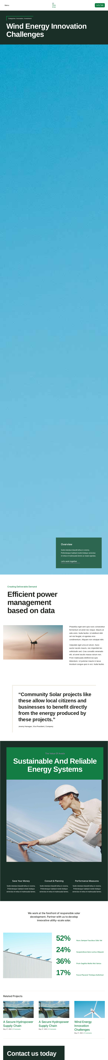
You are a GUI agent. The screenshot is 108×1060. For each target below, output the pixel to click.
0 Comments (17, 1029)
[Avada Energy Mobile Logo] (54, 3)
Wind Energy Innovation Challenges (83, 1025)
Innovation (19, 18)
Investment (28, 18)
